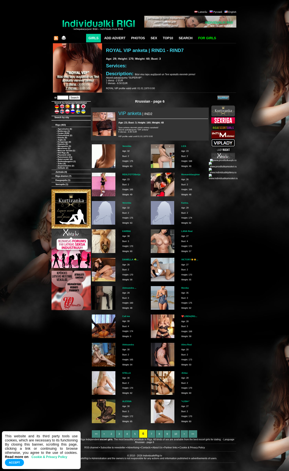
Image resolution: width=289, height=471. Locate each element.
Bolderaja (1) (64, 131)
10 (176, 434)
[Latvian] (56, 113)
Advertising (133, 447)
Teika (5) (62, 163)
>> (193, 434)
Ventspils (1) (61, 184)
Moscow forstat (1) (66, 150)
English (232, 12)
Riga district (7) (63, 176)
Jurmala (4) (61, 172)
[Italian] (78, 108)
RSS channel (91, 447)
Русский (217, 12)
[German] (56, 108)
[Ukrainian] (83, 113)
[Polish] (67, 113)
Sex (154, 38)
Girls (93, 38)
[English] (62, 108)
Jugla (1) (62, 140)
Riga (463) (60, 125)
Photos (138, 38)
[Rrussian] (72, 113)
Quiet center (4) (65, 159)
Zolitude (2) (63, 168)
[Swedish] (78, 113)
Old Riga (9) (63, 153)
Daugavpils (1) (62, 180)
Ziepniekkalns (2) (66, 166)
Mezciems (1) (64, 148)
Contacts (146, 447)
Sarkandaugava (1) (67, 161)
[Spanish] (67, 108)
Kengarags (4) (64, 142)
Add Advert (114, 38)
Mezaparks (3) (64, 146)
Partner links (171, 447)
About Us (157, 447)
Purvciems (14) (65, 157)
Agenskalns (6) (65, 129)
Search (185, 38)
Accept (14, 462)
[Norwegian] (62, 113)
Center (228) (63, 133)
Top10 (168, 38)
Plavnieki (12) (64, 155)
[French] (72, 108)
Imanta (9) (62, 137)
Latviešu (202, 12)
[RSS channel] (56, 39)
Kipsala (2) (63, 144)
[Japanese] (83, 108)
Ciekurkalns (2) (65, 135)
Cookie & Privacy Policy (192, 447)
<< (96, 434)
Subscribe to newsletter (112, 447)
